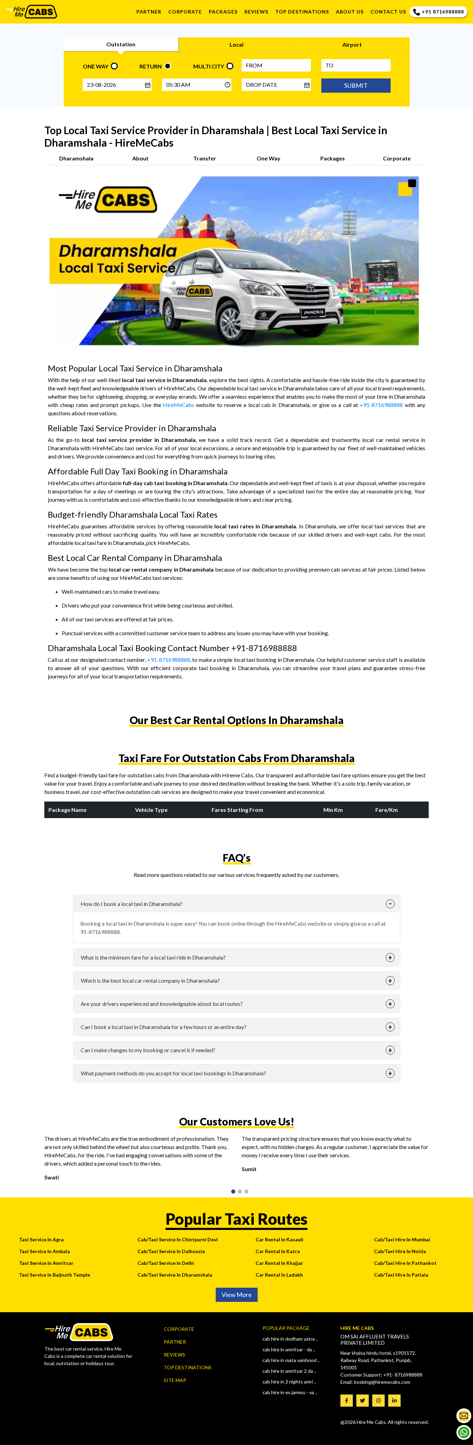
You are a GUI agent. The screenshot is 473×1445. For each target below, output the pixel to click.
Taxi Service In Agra (41, 1239)
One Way (268, 158)
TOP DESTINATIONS (302, 12)
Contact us (388, 12)
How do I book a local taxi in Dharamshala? (131, 903)
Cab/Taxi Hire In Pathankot (405, 1263)
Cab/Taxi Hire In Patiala (401, 1275)
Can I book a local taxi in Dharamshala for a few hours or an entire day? (164, 1026)
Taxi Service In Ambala (44, 1251)
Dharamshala (76, 158)
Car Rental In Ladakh (279, 1275)
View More (237, 1294)
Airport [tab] (352, 44)
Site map (175, 1380)
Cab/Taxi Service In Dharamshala (174, 1275)
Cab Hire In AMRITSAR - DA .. (288, 1349)
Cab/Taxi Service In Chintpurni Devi (177, 1239)
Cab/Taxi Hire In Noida (400, 1251)
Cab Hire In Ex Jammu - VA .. (289, 1392)
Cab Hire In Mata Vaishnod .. (291, 1360)
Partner (148, 12)
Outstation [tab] (120, 44)
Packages (223, 12)
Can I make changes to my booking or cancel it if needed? (148, 1050)
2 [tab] (237, 1192)
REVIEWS (256, 12)
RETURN (151, 66)
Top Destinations (188, 1367)
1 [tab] (230, 1192)
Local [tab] (236, 44)
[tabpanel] (138, 1160)
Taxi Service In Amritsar (46, 1263)
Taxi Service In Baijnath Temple (54, 1275)
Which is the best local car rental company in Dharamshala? (150, 980)
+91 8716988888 (443, 12)
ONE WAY (95, 66)
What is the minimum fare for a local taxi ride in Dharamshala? (153, 957)
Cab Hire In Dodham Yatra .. (290, 1339)
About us (350, 12)
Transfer (204, 158)
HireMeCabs (178, 404)
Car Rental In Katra (278, 1251)
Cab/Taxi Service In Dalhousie (171, 1251)
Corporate (185, 12)
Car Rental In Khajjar (279, 1263)
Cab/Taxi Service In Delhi (165, 1263)
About (140, 158)
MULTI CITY (208, 66)
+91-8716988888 (381, 404)
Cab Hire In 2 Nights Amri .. (289, 1381)
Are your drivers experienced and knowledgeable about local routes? (162, 1003)
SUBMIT (356, 85)
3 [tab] (244, 1192)
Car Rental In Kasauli (279, 1239)
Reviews (174, 1355)
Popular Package (286, 1328)
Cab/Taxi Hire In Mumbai (402, 1239)
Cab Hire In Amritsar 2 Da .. (289, 1371)
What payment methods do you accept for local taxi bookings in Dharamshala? (173, 1073)
